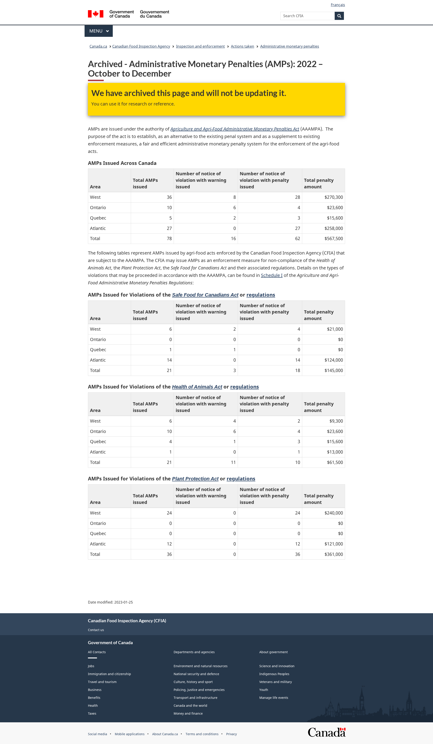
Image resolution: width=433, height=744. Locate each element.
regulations (260, 294)
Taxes (92, 713)
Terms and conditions (202, 734)
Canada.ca (98, 46)
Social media (97, 734)
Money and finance (188, 713)
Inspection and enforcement (200, 46)
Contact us (96, 630)
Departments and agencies (194, 652)
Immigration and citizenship (109, 674)
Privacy (231, 734)
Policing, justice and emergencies (199, 690)
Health (93, 705)
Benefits (94, 697)
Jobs (91, 666)
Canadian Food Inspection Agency (141, 46)
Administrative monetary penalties (289, 46)
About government (273, 652)
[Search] (339, 16)
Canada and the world (190, 705)
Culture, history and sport (193, 682)
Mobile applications (130, 734)
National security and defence (196, 674)
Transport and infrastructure (195, 697)
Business (94, 690)
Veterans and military (275, 682)
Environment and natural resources (201, 666)
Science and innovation (277, 666)
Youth (263, 690)
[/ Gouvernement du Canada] (128, 14)
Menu (96, 31)
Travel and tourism (102, 682)
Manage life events (273, 697)
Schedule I (272, 275)
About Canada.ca (165, 734)
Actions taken (242, 46)
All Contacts (97, 652)
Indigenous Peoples (274, 674)
